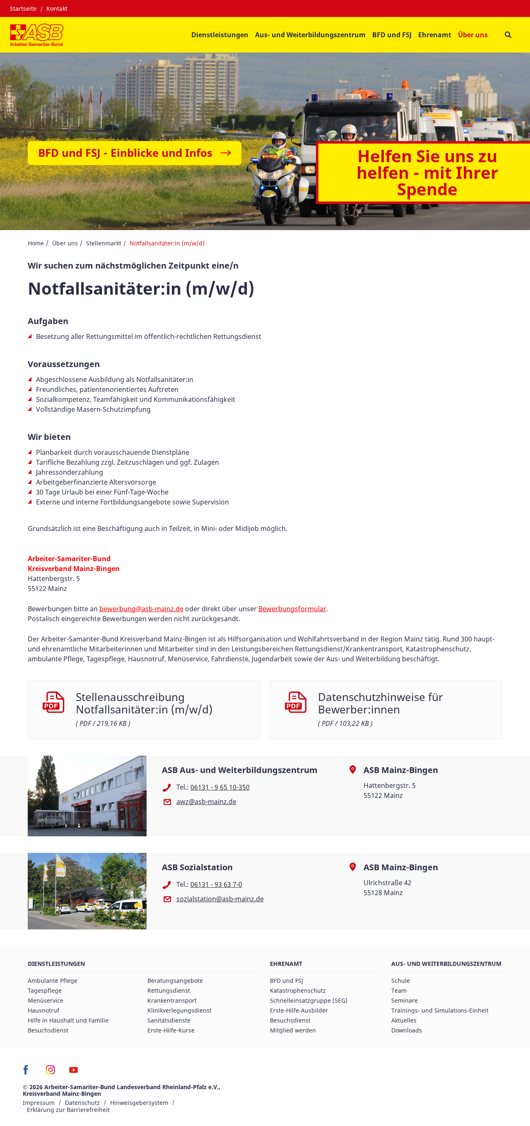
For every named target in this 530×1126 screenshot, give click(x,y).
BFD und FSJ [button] (392, 34)
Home (36, 243)
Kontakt (56, 8)
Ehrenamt (286, 964)
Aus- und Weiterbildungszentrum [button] (310, 34)
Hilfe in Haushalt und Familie (68, 1020)
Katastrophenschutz (298, 990)
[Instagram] (51, 1073)
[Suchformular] (508, 34)
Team (399, 990)
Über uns (65, 243)
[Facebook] (28, 1073)
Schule (400, 980)
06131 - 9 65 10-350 (220, 787)
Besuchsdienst (48, 1030)
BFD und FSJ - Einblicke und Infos (125, 152)
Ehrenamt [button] (434, 34)
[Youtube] (73, 1073)
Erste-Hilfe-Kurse (171, 1030)
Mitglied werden (293, 1030)
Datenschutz (82, 1103)
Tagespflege (45, 990)
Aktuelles (404, 1020)
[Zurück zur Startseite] (36, 35)
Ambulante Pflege (52, 980)
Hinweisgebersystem (139, 1103)
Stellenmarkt (103, 243)
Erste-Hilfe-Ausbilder (299, 1010)
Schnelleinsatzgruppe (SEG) (308, 1000)
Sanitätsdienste (168, 1020)
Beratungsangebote (175, 980)
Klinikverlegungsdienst (179, 1010)
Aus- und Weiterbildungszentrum (446, 964)
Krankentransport (172, 1000)
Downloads (406, 1030)
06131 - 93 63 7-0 (216, 884)
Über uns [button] (473, 34)
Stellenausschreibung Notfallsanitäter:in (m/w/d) (144, 703)
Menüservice (45, 1000)
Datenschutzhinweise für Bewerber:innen (380, 703)
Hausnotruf (43, 1010)
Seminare (404, 1000)
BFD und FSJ (286, 980)
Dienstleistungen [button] (219, 34)
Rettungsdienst (168, 990)
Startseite (23, 8)
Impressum (39, 1103)
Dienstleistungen (56, 964)
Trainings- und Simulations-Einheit (440, 1010)
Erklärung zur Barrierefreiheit (68, 1110)
